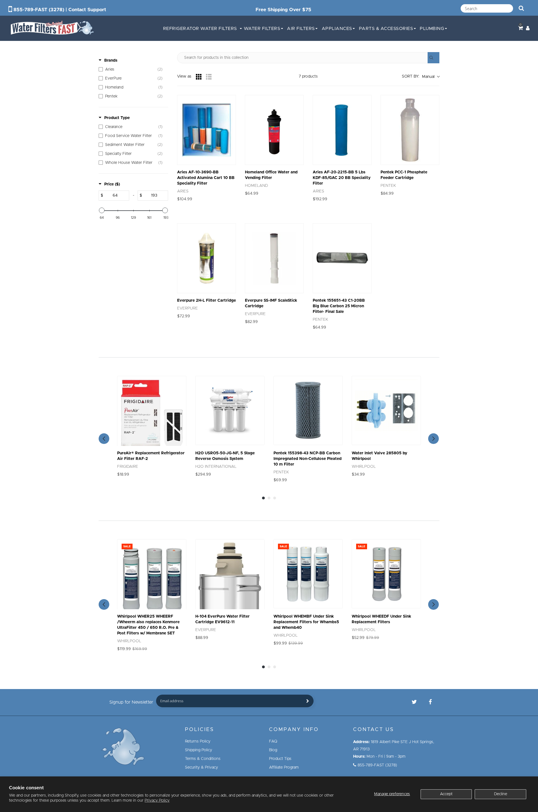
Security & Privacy (201, 767)
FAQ (273, 741)
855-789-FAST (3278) (38, 9)
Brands (110, 60)
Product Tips (280, 759)
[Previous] (104, 438)
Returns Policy (197, 741)
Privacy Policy (157, 800)
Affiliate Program (284, 767)
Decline (500, 794)
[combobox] (487, 8)
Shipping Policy (198, 750)
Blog (273, 750)
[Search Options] (433, 57)
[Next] (433, 438)
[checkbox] (132, 69)
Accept (446, 794)
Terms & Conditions (203, 759)
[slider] (102, 210)
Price (112, 184)
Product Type (117, 118)
